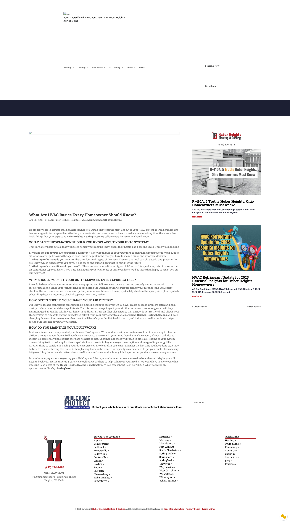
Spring (118, 219)
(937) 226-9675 (70, 20)
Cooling (81, 67)
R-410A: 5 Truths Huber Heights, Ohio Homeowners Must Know (223, 203)
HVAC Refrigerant (228, 289)
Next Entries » (254, 306)
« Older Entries (199, 306)
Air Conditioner (208, 209)
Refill (215, 292)
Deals (142, 67)
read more (197, 216)
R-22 (255, 289)
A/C (194, 209)
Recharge (206, 292)
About (130, 67)
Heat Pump (97, 67)
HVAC (82, 219)
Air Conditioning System (229, 209)
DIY (47, 219)
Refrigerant (232, 212)
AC (198, 209)
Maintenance (94, 219)
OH (105, 219)
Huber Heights (70, 219)
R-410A (222, 212)
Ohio (110, 219)
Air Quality (114, 67)
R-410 (198, 292)
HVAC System (245, 289)
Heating (67, 67)
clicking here (63, 368)
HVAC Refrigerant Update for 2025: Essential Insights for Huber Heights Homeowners (222, 280)
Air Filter (55, 219)
